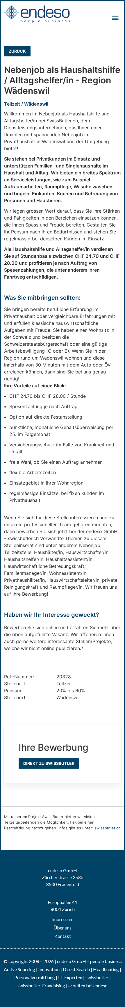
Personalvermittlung (34, 977)
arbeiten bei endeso (88, 985)
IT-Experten (69, 977)
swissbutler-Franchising (41, 985)
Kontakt (62, 936)
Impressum (62, 919)
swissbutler (96, 977)
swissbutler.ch (107, 828)
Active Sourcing (20, 969)
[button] (115, 17)
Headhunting (106, 969)
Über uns (62, 927)
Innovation (49, 969)
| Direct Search (75, 969)
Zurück (17, 51)
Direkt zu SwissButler (48, 763)
